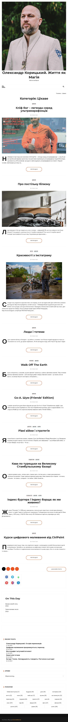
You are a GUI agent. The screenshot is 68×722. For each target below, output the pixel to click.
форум (33, 703)
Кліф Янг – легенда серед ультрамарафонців (34, 109)
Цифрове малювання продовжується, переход (25, 647)
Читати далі (34, 169)
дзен (43, 691)
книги (19, 695)
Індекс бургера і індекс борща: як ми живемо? (34, 501)
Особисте (29, 495)
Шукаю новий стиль (11, 604)
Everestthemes (17, 719)
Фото (31, 251)
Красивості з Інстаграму (34, 255)
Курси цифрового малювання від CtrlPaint (34, 537)
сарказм (58, 699)
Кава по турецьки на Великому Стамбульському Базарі (34, 465)
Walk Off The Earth (34, 364)
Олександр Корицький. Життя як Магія (34, 75)
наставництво (57, 695)
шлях (54, 706)
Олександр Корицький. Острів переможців (23, 643)
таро (21, 703)
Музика (31, 360)
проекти (35, 699)
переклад (10, 699)
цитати (13, 706)
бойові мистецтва (13, 691)
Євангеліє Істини (13, 655)
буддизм (30, 691)
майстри (31, 695)
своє (10, 703)
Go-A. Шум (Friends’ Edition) (34, 397)
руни (47, 699)
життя (9, 695)
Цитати (29, 426)
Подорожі (31, 459)
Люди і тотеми (34, 331)
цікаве (34, 706)
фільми (58, 703)
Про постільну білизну (34, 184)
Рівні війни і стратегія (34, 430)
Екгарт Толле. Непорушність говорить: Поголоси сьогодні (30, 659)
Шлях (39, 426)
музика (43, 695)
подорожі (23, 699)
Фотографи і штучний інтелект (19, 651)
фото (45, 703)
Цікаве (34, 103)
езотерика (56, 691)
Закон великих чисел (11, 609)
